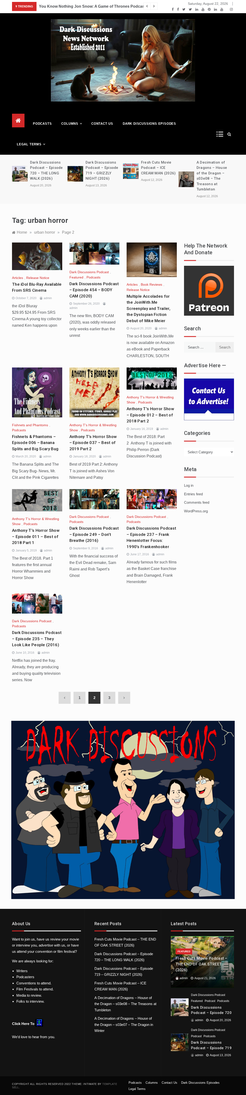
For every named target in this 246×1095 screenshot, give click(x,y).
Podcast (210, 1001)
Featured (76, 277)
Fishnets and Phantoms (30, 425)
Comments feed (196, 502)
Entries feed (193, 494)
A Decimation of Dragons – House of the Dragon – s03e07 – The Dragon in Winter (123, 1024)
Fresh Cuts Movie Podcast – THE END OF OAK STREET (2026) (202, 964)
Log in (188, 485)
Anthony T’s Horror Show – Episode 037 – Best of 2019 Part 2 (93, 442)
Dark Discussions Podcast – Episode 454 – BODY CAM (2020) (94, 289)
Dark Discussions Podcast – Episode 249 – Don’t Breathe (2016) (94, 534)
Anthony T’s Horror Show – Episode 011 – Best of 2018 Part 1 (36, 536)
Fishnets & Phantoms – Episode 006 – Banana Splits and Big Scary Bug (35, 442)
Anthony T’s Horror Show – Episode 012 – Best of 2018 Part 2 (150, 414)
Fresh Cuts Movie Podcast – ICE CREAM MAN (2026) (158, 167)
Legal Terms (29, 144)
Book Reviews (151, 284)
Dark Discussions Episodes (149, 123)
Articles (17, 278)
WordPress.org (196, 511)
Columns (69, 123)
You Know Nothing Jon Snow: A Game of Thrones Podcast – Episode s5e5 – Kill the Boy (119, 6)
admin (48, 298)
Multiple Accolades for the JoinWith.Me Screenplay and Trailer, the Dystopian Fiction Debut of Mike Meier (148, 308)
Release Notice (37, 278)
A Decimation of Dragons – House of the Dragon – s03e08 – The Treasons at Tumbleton (125, 1004)
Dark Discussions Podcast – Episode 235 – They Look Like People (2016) (37, 638)
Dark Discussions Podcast (89, 272)
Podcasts (42, 123)
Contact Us (102, 123)
